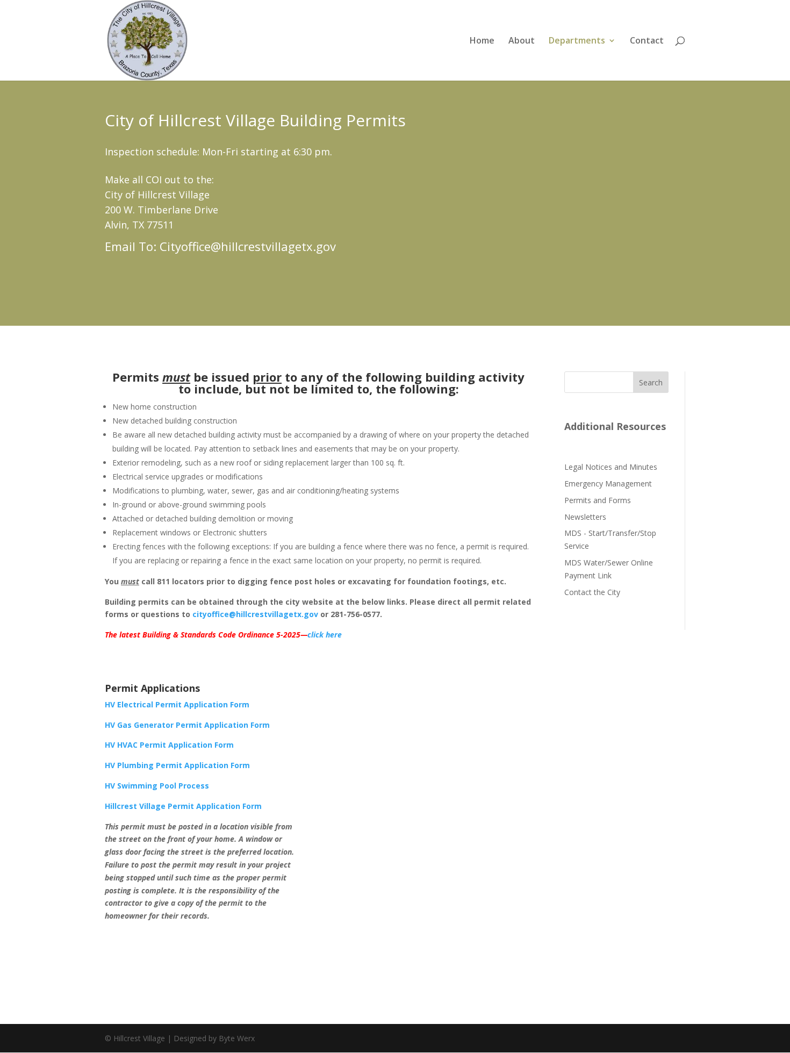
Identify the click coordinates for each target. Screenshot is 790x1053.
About (521, 41)
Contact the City (592, 592)
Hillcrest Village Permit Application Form (183, 806)
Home (482, 41)
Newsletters (585, 517)
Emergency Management (608, 483)
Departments (577, 41)
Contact (647, 41)
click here (324, 634)
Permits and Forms (597, 500)
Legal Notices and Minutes (610, 467)
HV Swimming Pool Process (157, 785)
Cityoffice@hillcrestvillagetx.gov (248, 246)
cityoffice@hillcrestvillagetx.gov (255, 614)
